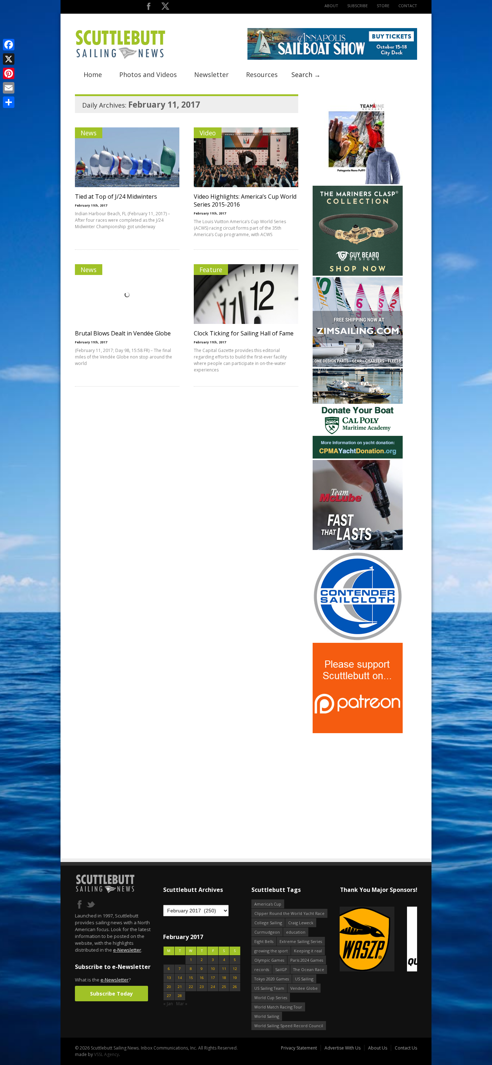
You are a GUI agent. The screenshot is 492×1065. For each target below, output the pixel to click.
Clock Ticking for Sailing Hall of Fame (244, 333)
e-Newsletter (127, 950)
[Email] (8, 88)
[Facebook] (8, 44)
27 (169, 995)
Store (383, 5)
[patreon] (358, 731)
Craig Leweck (300, 922)
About (331, 5)
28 (180, 995)
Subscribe (357, 5)
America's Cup (267, 904)
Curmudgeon (267, 932)
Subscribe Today (111, 993)
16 (202, 977)
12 (235, 968)
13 (169, 977)
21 (180, 986)
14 (180, 977)
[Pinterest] (8, 73)
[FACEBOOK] (148, 7)
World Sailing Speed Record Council (288, 1025)
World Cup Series (270, 997)
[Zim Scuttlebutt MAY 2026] (358, 365)
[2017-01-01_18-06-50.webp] (378, 940)
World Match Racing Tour (278, 1007)
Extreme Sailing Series (300, 941)
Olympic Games (269, 960)
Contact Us (406, 1048)
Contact (407, 5)
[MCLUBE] (358, 548)
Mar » (181, 1004)
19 (235, 977)
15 (191, 977)
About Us (377, 1048)
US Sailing (304, 978)
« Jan (168, 1004)
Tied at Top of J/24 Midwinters (116, 196)
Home (93, 74)
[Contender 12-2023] (358, 640)
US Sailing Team (269, 988)
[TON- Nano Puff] (358, 183)
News (89, 132)
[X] (8, 59)
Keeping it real (308, 950)
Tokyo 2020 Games (271, 978)
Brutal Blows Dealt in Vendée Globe (123, 333)
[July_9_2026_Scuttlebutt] (358, 457)
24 (213, 986)
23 (202, 986)
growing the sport (271, 950)
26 (235, 986)
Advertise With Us (343, 1048)
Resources (262, 74)
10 (213, 968)
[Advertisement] (358, 780)
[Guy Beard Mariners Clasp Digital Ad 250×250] (358, 274)
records (261, 969)
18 (224, 977)
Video (208, 132)
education (295, 932)
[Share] (8, 102)
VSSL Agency (106, 1054)
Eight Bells (263, 941)
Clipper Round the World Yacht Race (289, 913)
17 (213, 977)
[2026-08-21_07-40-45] (332, 58)
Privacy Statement (299, 1048)
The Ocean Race (308, 969)
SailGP (281, 969)
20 (169, 986)
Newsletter (211, 74)
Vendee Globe (304, 988)
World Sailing (266, 1016)
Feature (211, 269)
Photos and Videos (148, 74)
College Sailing (268, 922)
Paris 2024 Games (306, 960)
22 (191, 986)
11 (224, 968)
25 (224, 986)
